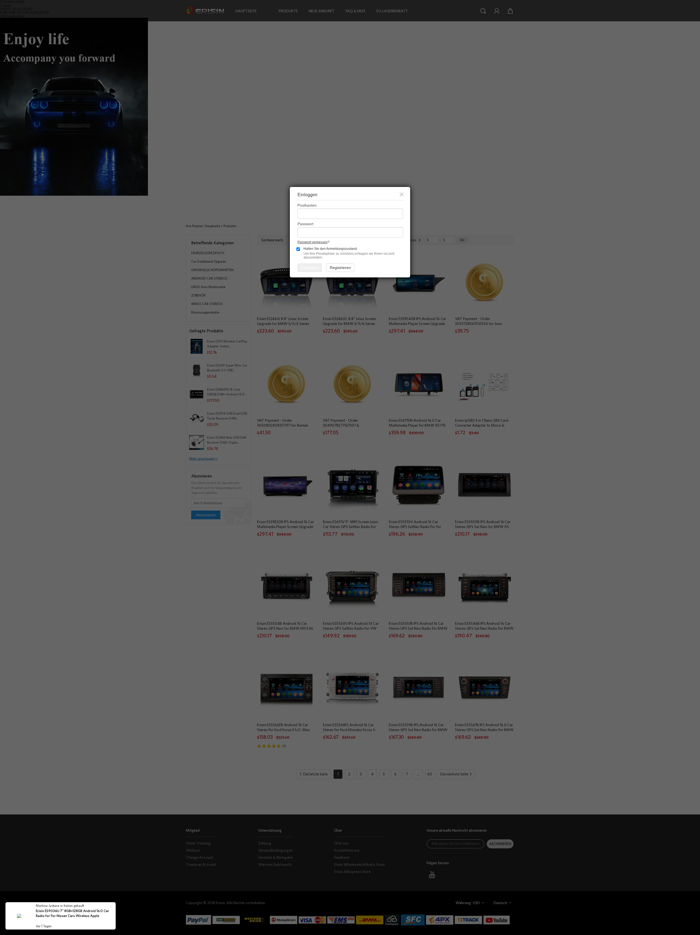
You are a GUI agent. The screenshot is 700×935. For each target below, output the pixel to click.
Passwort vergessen (313, 242)
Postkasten (307, 205)
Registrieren (340, 267)
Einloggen (309, 267)
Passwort (305, 224)
